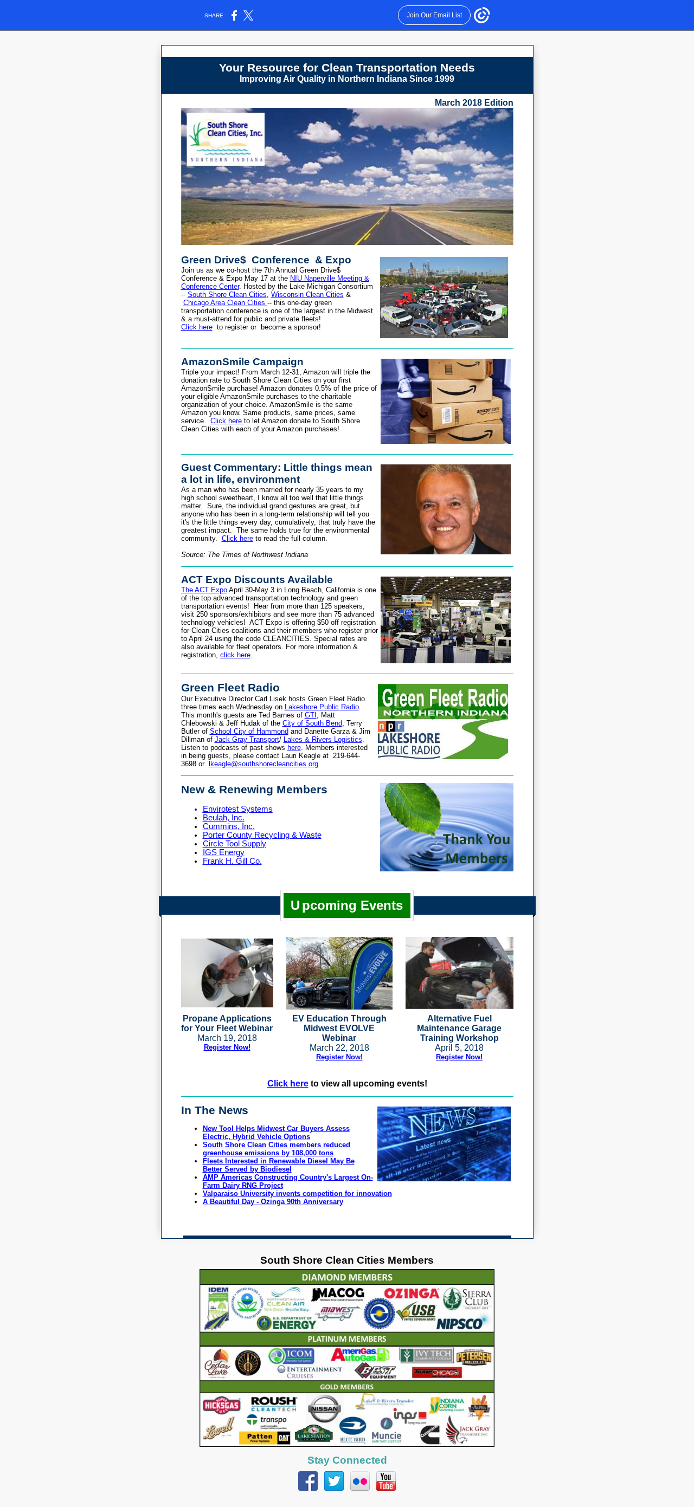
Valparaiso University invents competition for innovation (297, 1193)
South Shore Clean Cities (227, 294)
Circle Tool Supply (234, 843)
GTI (311, 715)
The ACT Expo (204, 590)
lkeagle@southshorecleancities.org (263, 764)
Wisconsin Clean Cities (307, 294)
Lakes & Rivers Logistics (323, 739)
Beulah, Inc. (224, 817)
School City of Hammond (249, 731)
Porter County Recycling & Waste (262, 835)
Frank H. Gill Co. (232, 861)
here (294, 747)
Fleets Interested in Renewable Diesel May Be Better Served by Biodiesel (279, 1165)
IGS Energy (224, 852)
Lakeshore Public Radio (322, 707)
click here (235, 655)
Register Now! (227, 1047)
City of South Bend (312, 723)
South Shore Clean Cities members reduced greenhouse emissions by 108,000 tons (276, 1149)
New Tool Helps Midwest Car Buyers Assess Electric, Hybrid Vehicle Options (276, 1132)
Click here (197, 327)
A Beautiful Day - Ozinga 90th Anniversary (273, 1202)
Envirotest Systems (238, 809)
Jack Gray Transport (247, 739)
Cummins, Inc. (229, 826)
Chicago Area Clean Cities (225, 303)
